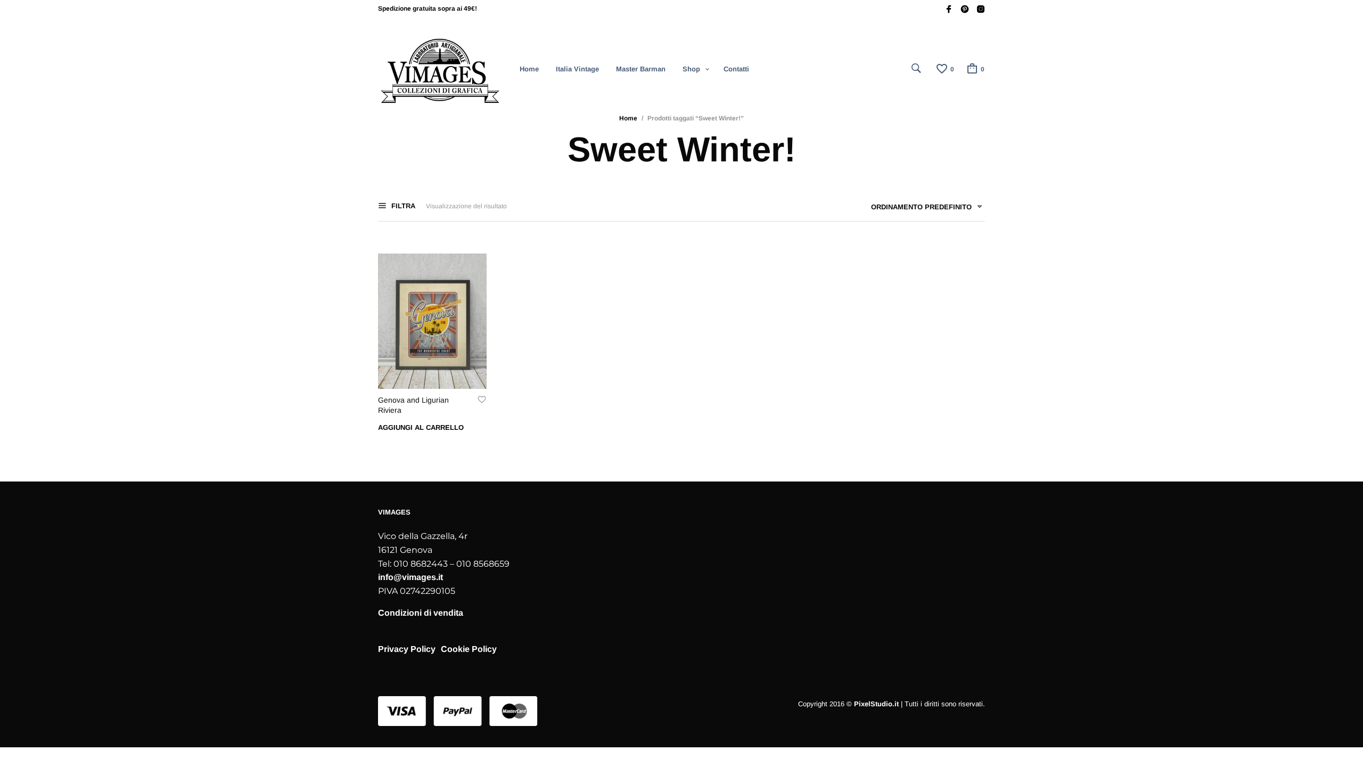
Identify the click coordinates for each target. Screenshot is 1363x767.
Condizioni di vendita (420, 612)
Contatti (736, 69)
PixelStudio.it (876, 704)
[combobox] (922, 209)
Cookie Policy (469, 649)
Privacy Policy (407, 649)
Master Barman (641, 69)
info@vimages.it (410, 577)
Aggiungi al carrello (421, 427)
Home (529, 69)
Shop (691, 69)
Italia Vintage (577, 69)
